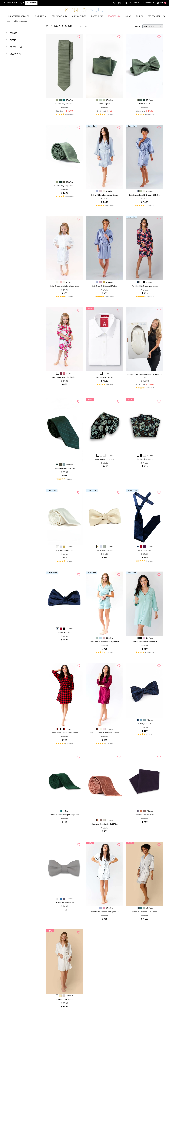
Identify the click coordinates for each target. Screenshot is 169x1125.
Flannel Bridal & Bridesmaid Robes (64, 733)
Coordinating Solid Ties (64, 104)
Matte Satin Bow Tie (104, 550)
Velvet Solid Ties (144, 550)
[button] (11, 33)
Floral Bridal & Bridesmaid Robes (145, 286)
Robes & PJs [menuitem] (97, 16)
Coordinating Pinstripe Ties (64, 468)
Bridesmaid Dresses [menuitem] (18, 16)
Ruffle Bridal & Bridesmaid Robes (104, 195)
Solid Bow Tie (144, 104)
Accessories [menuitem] (114, 16)
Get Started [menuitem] (154, 16)
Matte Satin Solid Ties (64, 550)
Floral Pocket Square (145, 459)
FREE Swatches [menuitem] (59, 16)
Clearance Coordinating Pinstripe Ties (64, 815)
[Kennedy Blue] (84, 10)
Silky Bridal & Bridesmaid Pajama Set (104, 642)
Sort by (138, 26)
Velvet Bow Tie (64, 632)
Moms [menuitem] (128, 16)
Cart (162, 3)
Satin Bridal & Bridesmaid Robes (104, 286)
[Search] (163, 16)
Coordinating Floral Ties (104, 459)
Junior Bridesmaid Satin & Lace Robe (64, 286)
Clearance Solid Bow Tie (64, 902)
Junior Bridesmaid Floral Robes (64, 377)
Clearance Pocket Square (145, 815)
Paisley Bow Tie (144, 723)
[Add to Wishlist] (78, 37)
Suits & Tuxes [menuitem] (79, 16)
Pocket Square (104, 104)
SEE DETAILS (31, 3)
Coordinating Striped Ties (64, 186)
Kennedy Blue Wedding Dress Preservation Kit (144, 375)
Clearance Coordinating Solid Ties (104, 824)
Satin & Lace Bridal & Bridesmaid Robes (144, 195)
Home (8, 21)
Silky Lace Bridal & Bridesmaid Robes (104, 733)
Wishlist (136, 3)
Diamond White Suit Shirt (104, 377)
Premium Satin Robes (64, 999)
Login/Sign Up (121, 3)
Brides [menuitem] (139, 16)
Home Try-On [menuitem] (40, 16)
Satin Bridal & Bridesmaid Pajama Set (104, 911)
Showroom (149, 3)
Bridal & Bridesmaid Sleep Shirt (144, 642)
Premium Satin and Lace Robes (144, 911)
